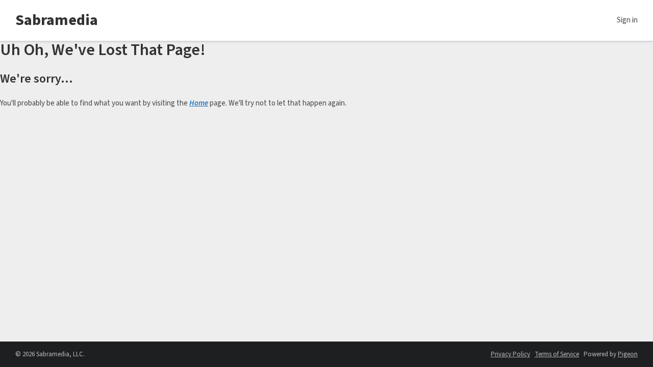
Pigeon (628, 354)
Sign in (627, 20)
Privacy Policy (510, 354)
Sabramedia (56, 20)
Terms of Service (557, 354)
